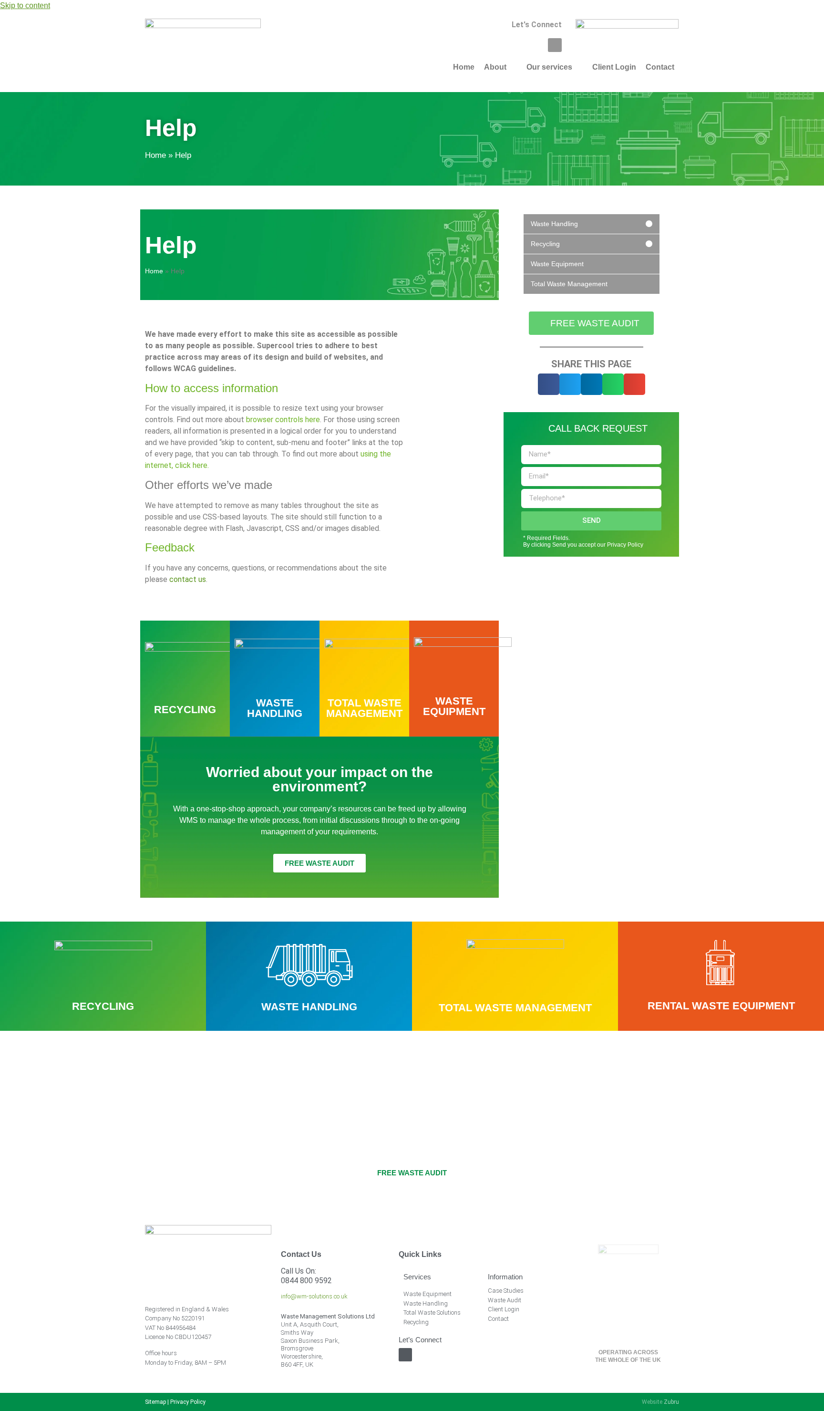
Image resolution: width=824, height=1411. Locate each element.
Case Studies (506, 1290)
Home (155, 155)
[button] (548, 384)
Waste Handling (425, 1303)
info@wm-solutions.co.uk (314, 1296)
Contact (498, 1318)
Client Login (503, 1309)
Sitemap (155, 1402)
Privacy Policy (188, 1402)
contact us (187, 579)
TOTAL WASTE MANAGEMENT (364, 708)
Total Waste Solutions (432, 1312)
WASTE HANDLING (274, 708)
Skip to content (25, 5)
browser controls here (283, 419)
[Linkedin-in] (555, 45)
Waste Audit (504, 1300)
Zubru (671, 1402)
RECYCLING (185, 710)
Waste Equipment (427, 1293)
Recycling (416, 1322)
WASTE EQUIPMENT (454, 706)
